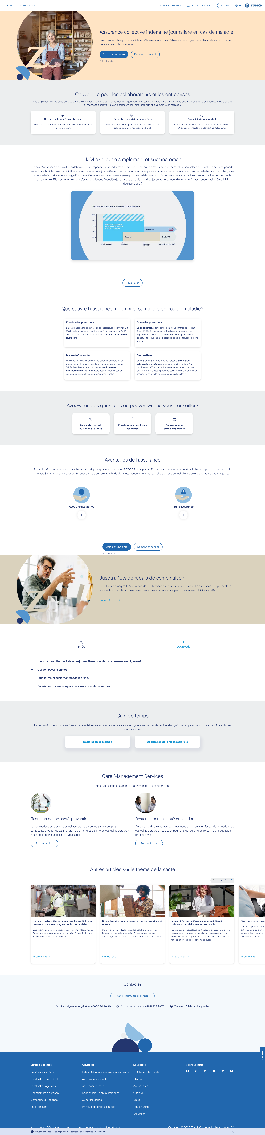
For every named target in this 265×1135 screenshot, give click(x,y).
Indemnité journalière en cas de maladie (105, 1072)
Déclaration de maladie (97, 741)
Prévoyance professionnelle (98, 1106)
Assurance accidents (94, 1079)
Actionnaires (140, 1086)
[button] (8, 5)
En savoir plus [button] (44, 843)
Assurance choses (93, 1086)
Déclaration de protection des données (70, 1127)
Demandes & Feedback (45, 1099)
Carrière (138, 1092)
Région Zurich (141, 1106)
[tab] (81, 644)
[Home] (253, 5)
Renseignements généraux (86, 1006)
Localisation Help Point (44, 1079)
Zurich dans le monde (146, 1072)
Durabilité (139, 1113)
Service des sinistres (43, 1072)
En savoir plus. (100, 1132)
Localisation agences (43, 1086)
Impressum (37, 1127)
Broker (137, 1099)
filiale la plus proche (197, 1006)
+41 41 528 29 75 (154, 1006)
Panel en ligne (39, 1106)
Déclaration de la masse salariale (167, 741)
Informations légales (108, 1127)
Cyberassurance (92, 1099)
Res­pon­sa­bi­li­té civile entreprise (101, 1092)
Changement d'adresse (45, 1092)
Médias (137, 1079)
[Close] (232, 1131)
